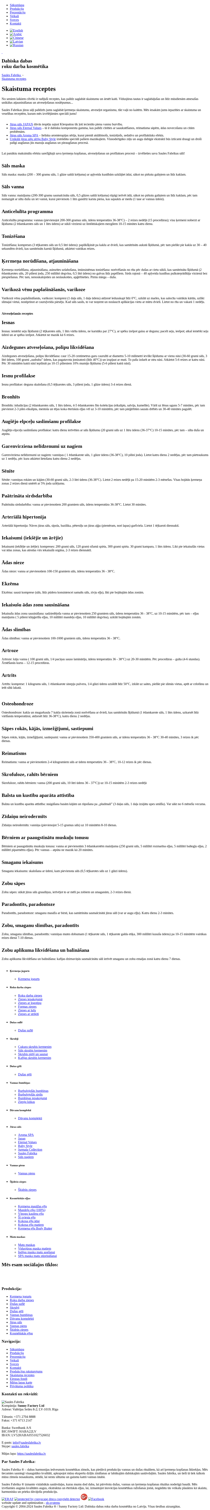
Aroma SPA (26, 1135)
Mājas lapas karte (21, 1382)
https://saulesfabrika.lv (31, 1453)
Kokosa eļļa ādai (29, 1221)
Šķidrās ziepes (27, 1189)
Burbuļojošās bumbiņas (33, 1091)
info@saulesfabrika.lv (27, 1442)
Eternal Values (27, 1142)
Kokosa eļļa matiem (31, 1224)
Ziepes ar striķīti (28, 1014)
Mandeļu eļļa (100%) (31, 1210)
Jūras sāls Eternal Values (25, 128)
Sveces (14, 20)
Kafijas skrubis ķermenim (34, 1058)
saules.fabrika (20, 1446)
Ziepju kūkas (26, 1102)
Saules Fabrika (27, 1153)
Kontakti (15, 23)
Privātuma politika (21, 1386)
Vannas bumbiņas (21, 1315)
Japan (21, 1138)
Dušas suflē (25, 1030)
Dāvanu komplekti (30, 1118)
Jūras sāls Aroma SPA (24, 135)
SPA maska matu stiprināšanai (37, 1256)
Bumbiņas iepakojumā (32, 1098)
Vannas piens (26, 1173)
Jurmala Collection (30, 1149)
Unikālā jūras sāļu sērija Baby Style (33, 139)
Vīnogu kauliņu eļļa (31, 1213)
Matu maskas (26, 1245)
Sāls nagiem (26, 1157)
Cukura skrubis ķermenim (34, 1046)
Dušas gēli (25, 1074)
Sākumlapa (17, 5)
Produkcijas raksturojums (26, 1371)
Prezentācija (17, 12)
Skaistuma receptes (22, 1375)
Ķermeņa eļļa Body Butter (35, 1228)
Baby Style (25, 1146)
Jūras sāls (16, 1322)
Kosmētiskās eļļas (21, 1333)
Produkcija (17, 8)
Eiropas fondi (18, 1379)
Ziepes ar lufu (27, 1010)
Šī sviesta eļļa (26, 1217)
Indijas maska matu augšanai (36, 1252)
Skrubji (14, 1307)
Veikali (14, 16)
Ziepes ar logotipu (29, 1003)
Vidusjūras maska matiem (34, 1248)
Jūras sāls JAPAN (21, 124)
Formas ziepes (27, 1006)
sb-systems (53, 1502)
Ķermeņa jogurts (29, 979)
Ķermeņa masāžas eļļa (32, 1206)
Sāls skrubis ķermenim (32, 1050)
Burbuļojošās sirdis (30, 1094)
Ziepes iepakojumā (30, 999)
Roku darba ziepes (30, 995)
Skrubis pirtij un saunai (33, 1054)
